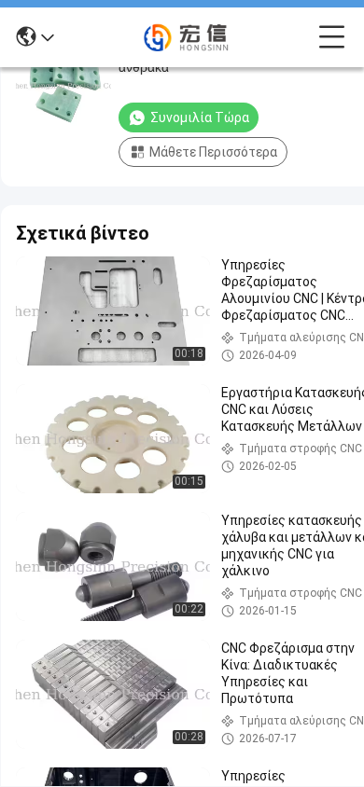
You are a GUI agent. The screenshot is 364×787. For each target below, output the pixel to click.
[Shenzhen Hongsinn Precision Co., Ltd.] (186, 37)
